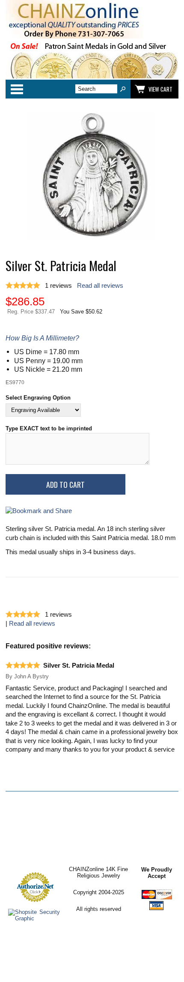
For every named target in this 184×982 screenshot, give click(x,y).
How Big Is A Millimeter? (42, 338)
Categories (16, 89)
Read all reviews (100, 285)
